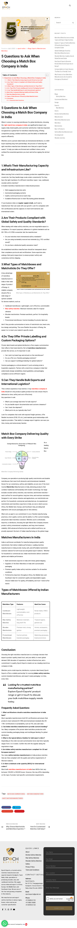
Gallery (28, 864)
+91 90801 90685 (31, 902)
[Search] (73, 23)
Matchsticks (58, 126)
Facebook (7, 807)
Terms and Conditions (32, 870)
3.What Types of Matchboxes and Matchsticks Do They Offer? (24, 86)
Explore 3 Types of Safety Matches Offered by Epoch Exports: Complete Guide (65, 45)
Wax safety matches (12, 309)
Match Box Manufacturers (62, 120)
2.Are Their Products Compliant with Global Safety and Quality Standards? (24, 83)
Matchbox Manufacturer (35, 794)
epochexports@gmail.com (33, 894)
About (27, 852)
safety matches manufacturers (12, 798)
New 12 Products (60, 129)
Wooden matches (60, 138)
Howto (57, 111)
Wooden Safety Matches (34, 861)
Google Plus (8, 811)
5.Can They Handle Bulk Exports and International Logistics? (24, 90)
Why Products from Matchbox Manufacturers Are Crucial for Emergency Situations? (63, 77)
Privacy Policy (30, 867)
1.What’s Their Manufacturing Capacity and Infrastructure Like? (25, 80)
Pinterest (20, 811)
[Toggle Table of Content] (46, 75)
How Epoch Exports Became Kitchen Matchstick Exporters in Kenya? (64, 64)
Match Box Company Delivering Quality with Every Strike (22, 92)
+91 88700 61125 (31, 905)
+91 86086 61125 (31, 900)
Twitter (17, 807)
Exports (34, 48)
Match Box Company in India (16, 794)
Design (57, 102)
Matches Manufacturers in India (16, 94)
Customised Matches (61, 99)
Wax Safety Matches (32, 858)
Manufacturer (41, 48)
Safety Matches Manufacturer (63, 132)
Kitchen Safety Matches (62, 114)
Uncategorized (59, 135)
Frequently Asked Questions (17, 100)
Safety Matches (60, 96)
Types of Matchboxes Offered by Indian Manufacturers (22, 96)
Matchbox (4, 51)
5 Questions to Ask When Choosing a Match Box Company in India (25, 78)
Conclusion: (10, 98)
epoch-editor (22, 48)
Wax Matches (60, 108)
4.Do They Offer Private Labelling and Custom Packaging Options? (25, 88)
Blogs (29, 48)
